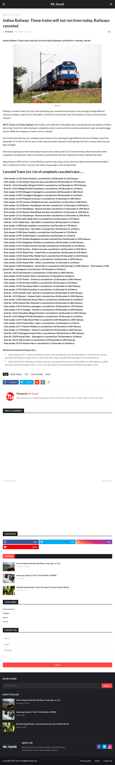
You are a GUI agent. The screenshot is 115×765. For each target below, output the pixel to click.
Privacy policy (85, 761)
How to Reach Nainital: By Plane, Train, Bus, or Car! (38, 563)
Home (5, 15)
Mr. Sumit (57, 4)
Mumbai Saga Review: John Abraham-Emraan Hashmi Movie (42, 587)
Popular (9, 556)
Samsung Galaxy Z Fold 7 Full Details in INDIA (36, 575)
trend (48, 374)
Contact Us (107, 761)
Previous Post (9, 481)
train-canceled (37, 374)
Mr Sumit (33, 393)
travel (5, 621)
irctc (26, 374)
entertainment (9, 609)
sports (5, 617)
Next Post (107, 481)
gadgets (6, 613)
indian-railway (14, 15)
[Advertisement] (57, 507)
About (97, 761)
